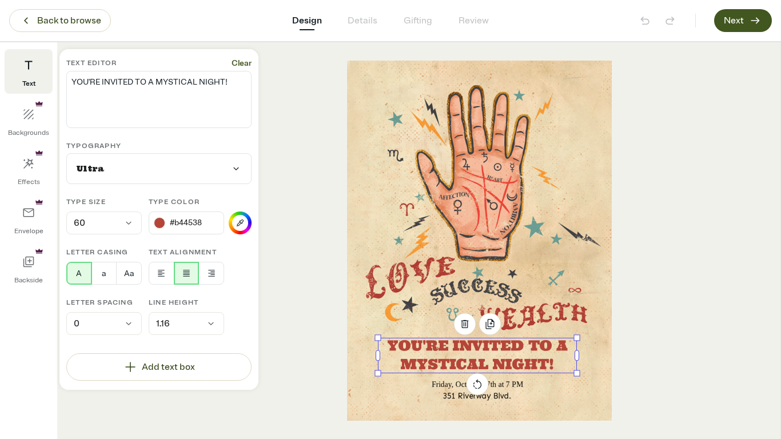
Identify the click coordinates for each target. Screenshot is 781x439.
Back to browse (69, 20)
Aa (129, 273)
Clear (242, 63)
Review (474, 20)
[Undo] (645, 20)
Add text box (168, 367)
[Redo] (670, 20)
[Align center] (187, 273)
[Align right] (211, 273)
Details (362, 20)
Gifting (418, 20)
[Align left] (161, 273)
